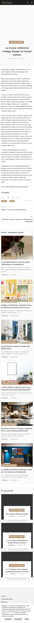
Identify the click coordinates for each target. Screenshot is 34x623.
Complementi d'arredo (16, 42)
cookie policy (10, 612)
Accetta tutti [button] (8, 619)
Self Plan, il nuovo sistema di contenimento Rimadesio (17, 220)
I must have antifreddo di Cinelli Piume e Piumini (17, 542)
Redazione (5, 274)
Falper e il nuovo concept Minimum (13, 209)
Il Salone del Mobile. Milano (7, 599)
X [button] (32, 604)
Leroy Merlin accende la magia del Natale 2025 (15, 347)
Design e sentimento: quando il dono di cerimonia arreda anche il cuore (16, 306)
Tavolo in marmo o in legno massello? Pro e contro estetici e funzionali (16, 430)
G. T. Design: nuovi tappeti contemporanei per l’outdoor (17, 570)
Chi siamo (3, 596)
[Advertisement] (17, 25)
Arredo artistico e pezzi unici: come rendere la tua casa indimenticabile (15, 388)
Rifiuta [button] (27, 619)
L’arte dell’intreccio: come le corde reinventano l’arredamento (15, 263)
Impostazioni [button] (18, 619)
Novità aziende (4, 602)
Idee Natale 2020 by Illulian (17, 514)
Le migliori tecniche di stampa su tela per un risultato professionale (16, 471)
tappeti (4, 201)
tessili (12, 201)
